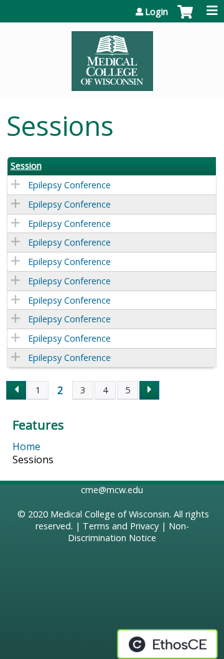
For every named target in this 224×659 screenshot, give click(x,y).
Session (26, 165)
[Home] (112, 56)
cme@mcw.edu (112, 490)
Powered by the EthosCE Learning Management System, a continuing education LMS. (167, 644)
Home (26, 446)
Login (156, 11)
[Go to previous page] (16, 390)
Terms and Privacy (121, 526)
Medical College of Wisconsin (109, 514)
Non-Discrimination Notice (128, 532)
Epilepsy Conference (69, 185)
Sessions (33, 459)
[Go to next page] (149, 390)
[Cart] (185, 18)
